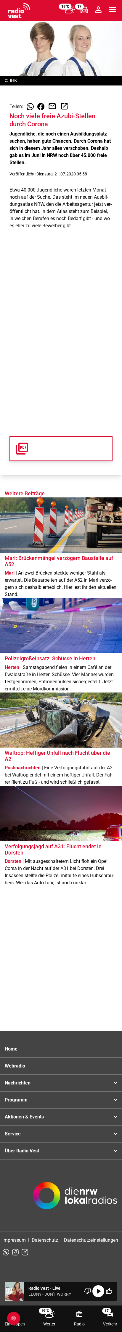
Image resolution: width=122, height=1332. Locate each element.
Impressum (14, 1240)
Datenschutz (45, 1240)
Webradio (15, 1066)
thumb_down (87, 1291)
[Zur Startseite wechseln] (19, 10)
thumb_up (109, 1291)
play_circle (98, 1291)
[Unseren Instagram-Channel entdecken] (24, 1252)
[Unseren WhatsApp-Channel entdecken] (5, 1252)
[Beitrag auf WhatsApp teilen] (30, 106)
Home (11, 1049)
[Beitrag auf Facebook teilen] (40, 106)
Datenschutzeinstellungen (91, 1240)
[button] (61, 448)
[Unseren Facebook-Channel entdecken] (15, 1252)
